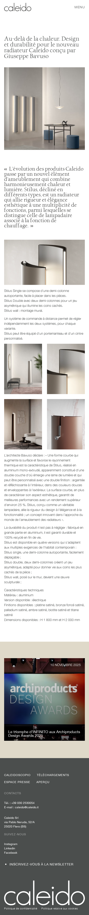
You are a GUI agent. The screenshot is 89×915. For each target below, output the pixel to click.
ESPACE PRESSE (17, 782)
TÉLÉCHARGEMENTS (53, 775)
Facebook (10, 852)
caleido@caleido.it (26, 807)
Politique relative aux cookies (59, 908)
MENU (80, 7)
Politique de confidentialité (20, 908)
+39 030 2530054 (23, 803)
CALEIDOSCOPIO (17, 775)
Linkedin (9, 848)
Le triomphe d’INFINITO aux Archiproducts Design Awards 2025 (44, 734)
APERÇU (42, 782)
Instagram (10, 844)
